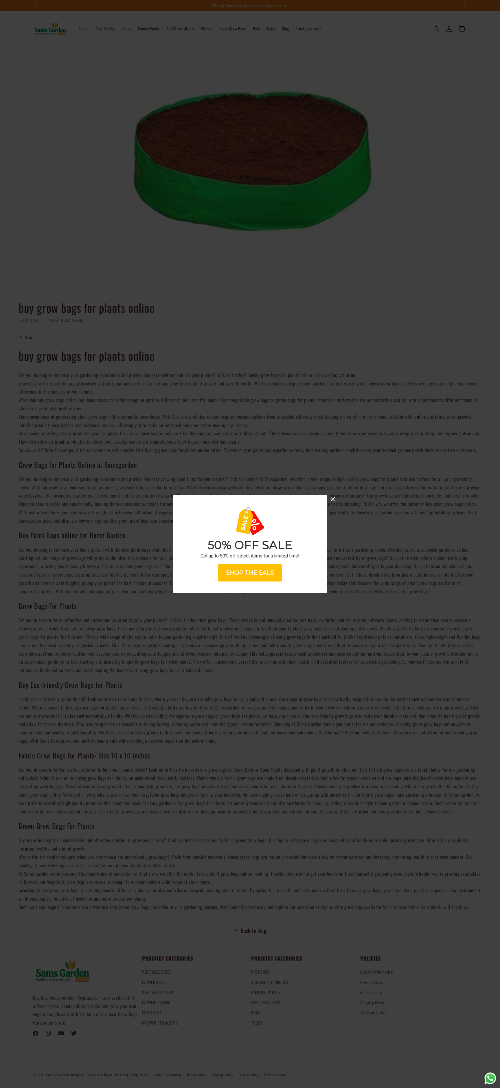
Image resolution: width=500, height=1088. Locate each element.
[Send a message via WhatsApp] (490, 1078)
